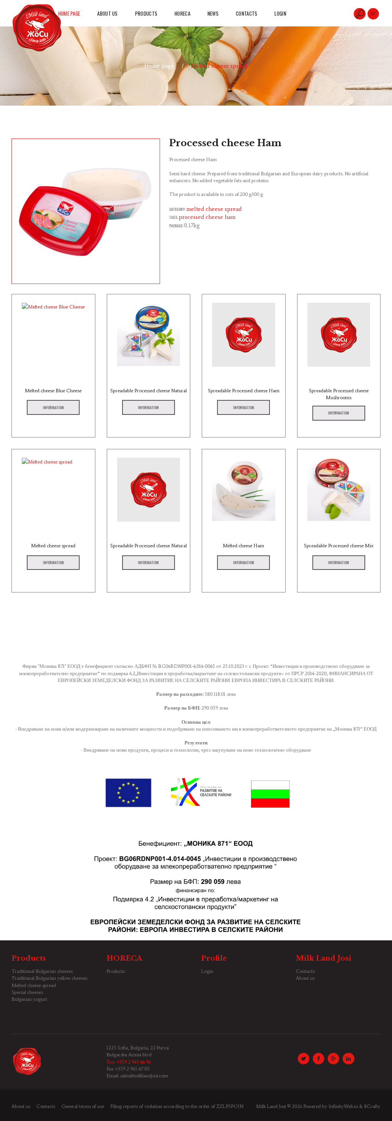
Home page (159, 65)
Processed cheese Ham (207, 217)
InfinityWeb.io (343, 1106)
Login (207, 971)
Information (53, 407)
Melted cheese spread (219, 65)
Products (115, 971)
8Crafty (372, 1106)
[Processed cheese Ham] (85, 211)
